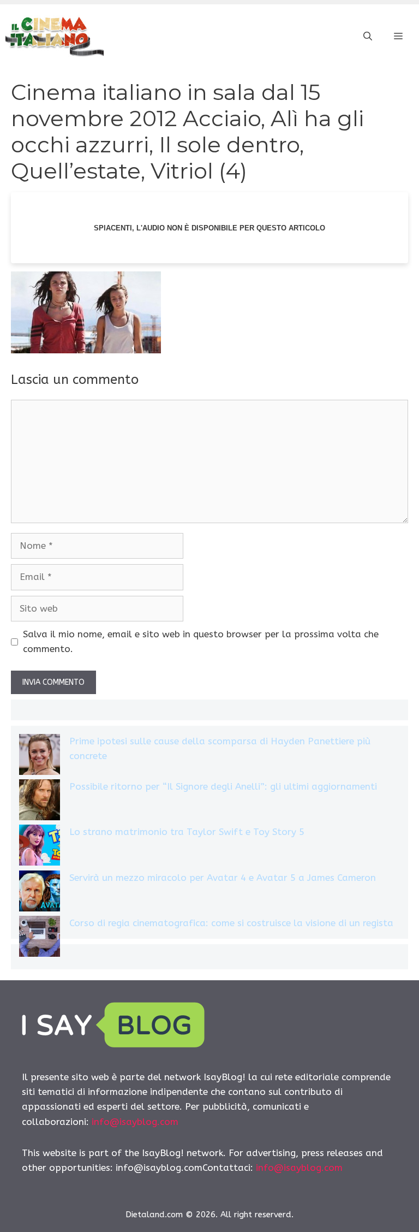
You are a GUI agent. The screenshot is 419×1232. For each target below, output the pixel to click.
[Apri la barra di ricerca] (367, 36)
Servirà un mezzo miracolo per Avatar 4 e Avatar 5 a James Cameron (222, 877)
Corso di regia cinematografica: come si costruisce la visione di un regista (231, 922)
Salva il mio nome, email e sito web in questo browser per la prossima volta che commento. (201, 641)
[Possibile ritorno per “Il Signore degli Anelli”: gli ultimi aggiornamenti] (39, 802)
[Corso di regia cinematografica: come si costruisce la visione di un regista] (39, 938)
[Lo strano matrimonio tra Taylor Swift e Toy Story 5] (39, 847)
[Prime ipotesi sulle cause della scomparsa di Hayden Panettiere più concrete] (39, 756)
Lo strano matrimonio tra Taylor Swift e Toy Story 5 (186, 831)
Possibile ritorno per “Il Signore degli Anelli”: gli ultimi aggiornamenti (223, 786)
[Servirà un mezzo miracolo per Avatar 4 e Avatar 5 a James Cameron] (39, 893)
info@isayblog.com (135, 1121)
